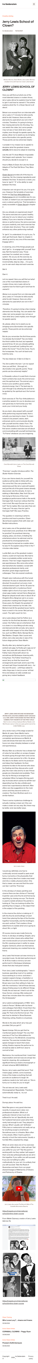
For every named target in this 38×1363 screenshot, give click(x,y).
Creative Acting (7, 16)
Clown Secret (7, 174)
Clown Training (7, 1317)
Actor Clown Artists (8, 1328)
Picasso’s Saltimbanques (12, 1343)
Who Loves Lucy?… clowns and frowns (17, 1320)
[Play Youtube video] (19, 1188)
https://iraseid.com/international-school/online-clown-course (15, 1212)
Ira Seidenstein (9, 4)
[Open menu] (34, 4)
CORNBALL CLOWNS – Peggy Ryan (16, 1332)
